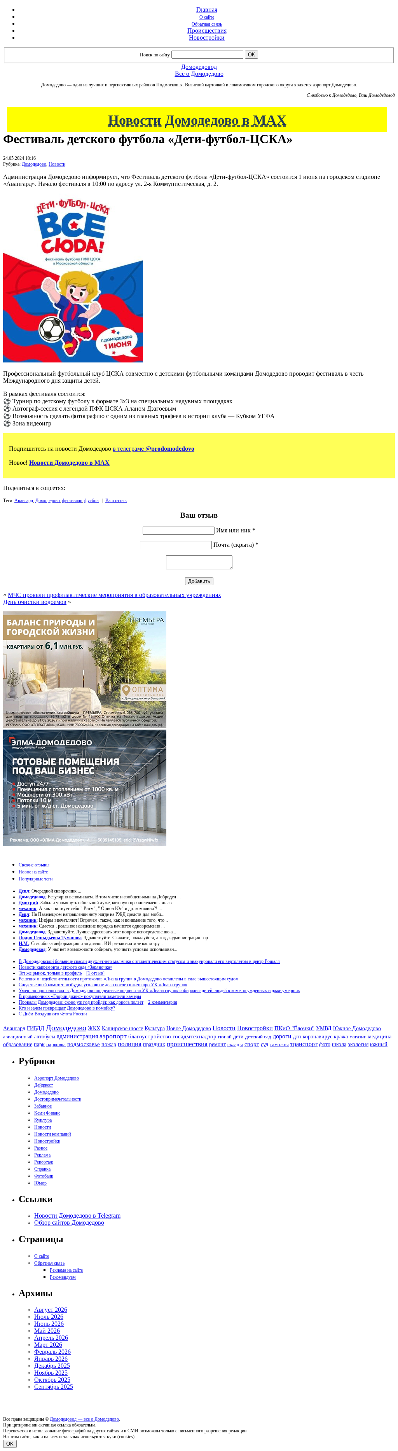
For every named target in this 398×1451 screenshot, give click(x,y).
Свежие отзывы (34, 865)
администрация (77, 1036)
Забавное (43, 1106)
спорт (251, 1044)
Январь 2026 (51, 1358)
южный (379, 1044)
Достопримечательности (57, 1099)
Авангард (23, 500)
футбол (91, 500)
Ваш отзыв (116, 500)
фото (324, 1044)
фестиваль (72, 500)
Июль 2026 (48, 1316)
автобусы (44, 1037)
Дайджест (43, 1085)
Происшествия (207, 30)
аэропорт (113, 1036)
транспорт (304, 1044)
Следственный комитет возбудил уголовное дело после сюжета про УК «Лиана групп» (103, 984)
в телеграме (153, 448)
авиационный (18, 1037)
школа (339, 1044)
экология (358, 1044)
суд (264, 1044)
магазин (358, 1037)
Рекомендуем (63, 1277)
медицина (379, 1037)
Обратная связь (207, 24)
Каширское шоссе (122, 1028)
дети (238, 1036)
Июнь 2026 (49, 1323)
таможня (279, 1044)
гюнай (225, 1037)
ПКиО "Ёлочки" (294, 1028)
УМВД (324, 1028)
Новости (57, 164)
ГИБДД (35, 1028)
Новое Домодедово (188, 1028)
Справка (42, 1169)
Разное (40, 1148)
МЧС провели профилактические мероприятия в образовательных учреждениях (114, 595)
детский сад (258, 1037)
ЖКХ (94, 1028)
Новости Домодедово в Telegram (77, 1215)
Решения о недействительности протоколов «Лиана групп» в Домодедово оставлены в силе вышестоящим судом (129, 979)
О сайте (206, 17)
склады (235, 1044)
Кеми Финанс (47, 1113)
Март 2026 (48, 1344)
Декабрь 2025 (52, 1365)
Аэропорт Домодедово (56, 1078)
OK (10, 1444)
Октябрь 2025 (52, 1379)
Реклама (42, 1155)
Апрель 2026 (51, 1337)
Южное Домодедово (357, 1028)
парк (39, 1044)
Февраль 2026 (52, 1351)
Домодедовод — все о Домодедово (84, 1419)
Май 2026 (47, 1330)
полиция (129, 1044)
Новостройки (207, 37)
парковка (56, 1044)
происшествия (187, 1044)
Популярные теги (35, 879)
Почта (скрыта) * (235, 544)
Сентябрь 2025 (53, 1386)
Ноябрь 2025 (51, 1372)
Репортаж (43, 1162)
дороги (282, 1036)
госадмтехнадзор (194, 1036)
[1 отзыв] (95, 973)
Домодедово (34, 164)
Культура (155, 1028)
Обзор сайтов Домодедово (69, 1222)
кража (341, 1037)
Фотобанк (43, 1176)
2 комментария (162, 1002)
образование (17, 1044)
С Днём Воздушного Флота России (53, 1014)
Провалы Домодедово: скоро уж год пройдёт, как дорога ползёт (81, 1002)
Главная (206, 9)
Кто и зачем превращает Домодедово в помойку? (67, 1008)
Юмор (40, 1183)
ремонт (217, 1044)
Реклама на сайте (66, 1270)
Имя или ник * (235, 530)
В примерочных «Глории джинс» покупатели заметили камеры (80, 996)
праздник (154, 1044)
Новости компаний (52, 1134)
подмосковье (83, 1044)
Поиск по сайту (155, 55)
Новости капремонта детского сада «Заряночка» (65, 967)
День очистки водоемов (34, 602)
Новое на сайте (33, 872)
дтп (297, 1036)
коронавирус (317, 1037)
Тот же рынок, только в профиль (50, 973)
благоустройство (149, 1036)
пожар (108, 1044)
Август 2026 (50, 1309)
